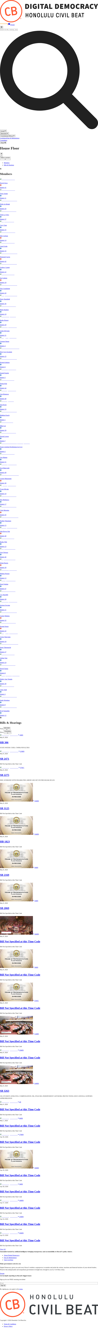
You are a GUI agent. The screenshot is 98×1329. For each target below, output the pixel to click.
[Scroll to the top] (1, 155)
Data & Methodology (13, 138)
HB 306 (4, 742)
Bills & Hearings (9, 165)
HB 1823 (5, 841)
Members (6, 163)
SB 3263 (4, 1090)
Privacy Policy (8, 1326)
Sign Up (3, 1285)
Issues (2, 131)
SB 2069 (4, 908)
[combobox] (9, 30)
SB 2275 (4, 775)
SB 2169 (4, 874)
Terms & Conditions (10, 1324)
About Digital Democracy (12, 1255)
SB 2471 (4, 758)
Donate (12, 25)
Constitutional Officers (7, 136)
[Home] (49, 22)
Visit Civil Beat (8, 1260)
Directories (4, 133)
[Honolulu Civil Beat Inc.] (49, 1316)
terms (21, 1289)
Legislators (3, 138)
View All (2, 1249)
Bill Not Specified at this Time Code (20, 941)
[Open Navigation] (1, 27)
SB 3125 (4, 808)
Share (2, 143)
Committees (3, 140)
